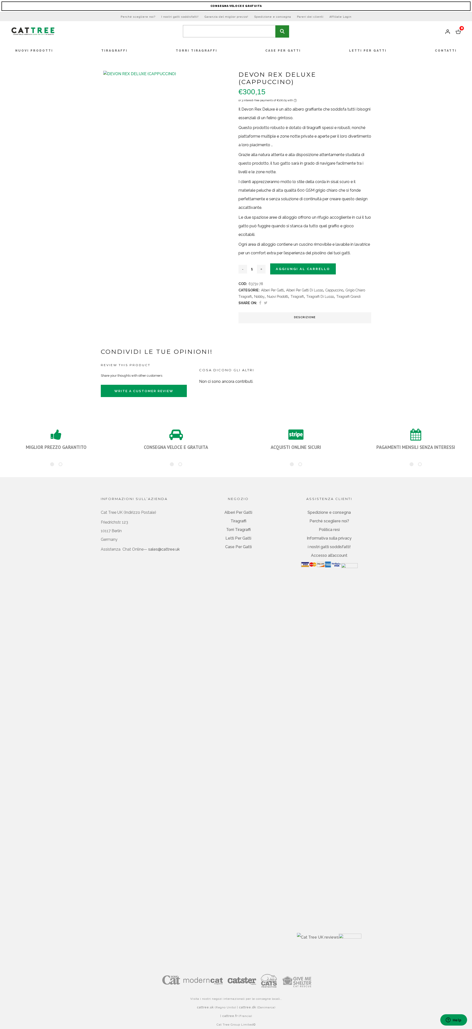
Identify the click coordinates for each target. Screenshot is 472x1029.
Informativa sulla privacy (329, 538)
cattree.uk (205, 1007)
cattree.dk (247, 1007)
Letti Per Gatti (238, 538)
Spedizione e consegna (272, 16)
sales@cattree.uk (164, 549)
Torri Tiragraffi (238, 529)
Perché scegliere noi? (138, 16)
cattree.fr (230, 1016)
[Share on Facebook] (260, 302)
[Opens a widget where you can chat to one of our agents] (453, 1020)
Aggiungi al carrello (303, 269)
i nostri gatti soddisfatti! (329, 546)
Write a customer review (143, 391)
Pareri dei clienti (310, 16)
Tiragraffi (297, 297)
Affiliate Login (340, 16)
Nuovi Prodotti (277, 297)
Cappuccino (334, 290)
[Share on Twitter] (265, 302)
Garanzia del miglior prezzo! (226, 16)
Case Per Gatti (238, 546)
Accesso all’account (329, 555)
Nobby (259, 297)
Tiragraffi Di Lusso (320, 297)
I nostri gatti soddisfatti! (180, 16)
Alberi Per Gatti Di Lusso (304, 290)
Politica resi (329, 529)
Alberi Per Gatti (272, 290)
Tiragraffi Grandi (348, 297)
